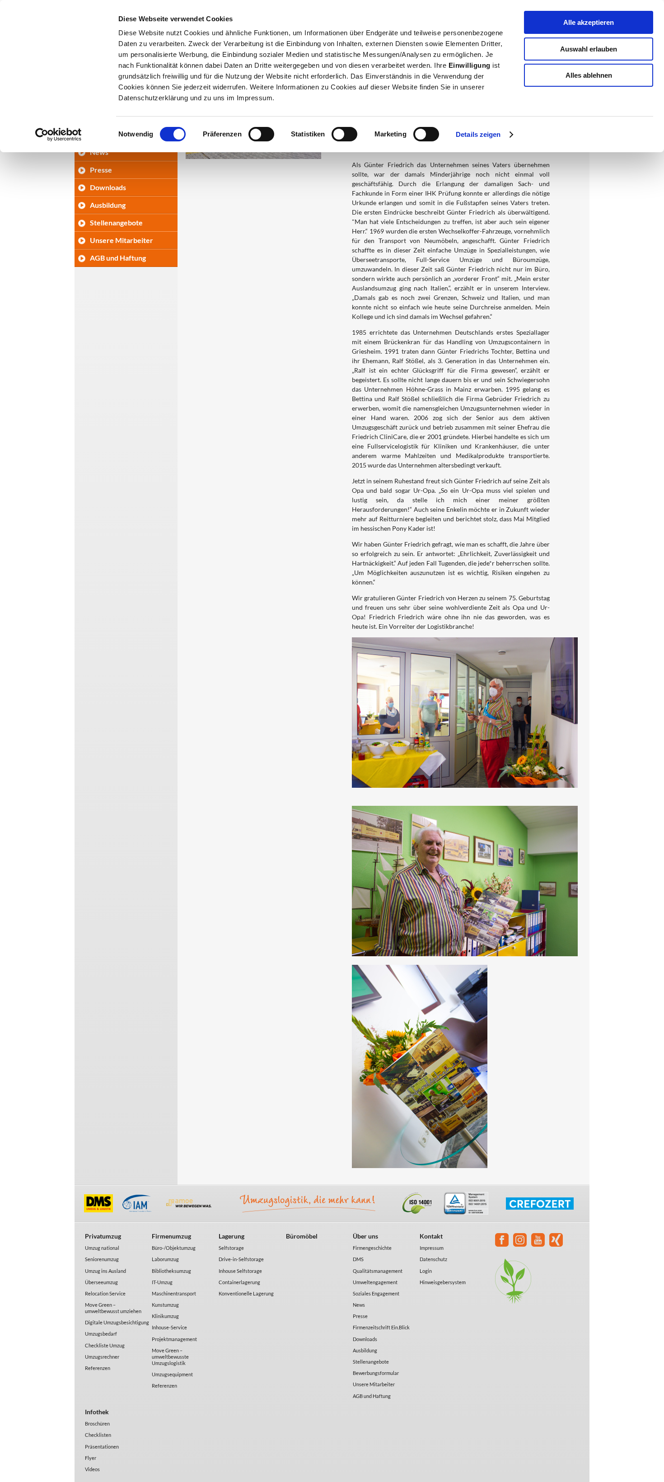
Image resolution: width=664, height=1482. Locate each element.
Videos (92, 1469)
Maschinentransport (174, 1293)
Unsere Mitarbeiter (121, 240)
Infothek (97, 1412)
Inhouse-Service (169, 1327)
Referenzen (97, 1368)
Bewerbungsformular (376, 1373)
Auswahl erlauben (588, 49)
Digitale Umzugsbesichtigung (117, 1322)
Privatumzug (103, 1236)
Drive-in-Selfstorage (241, 1259)
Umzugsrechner (102, 1357)
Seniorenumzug (102, 1259)
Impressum (432, 1248)
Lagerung (231, 1236)
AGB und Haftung (118, 257)
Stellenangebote (116, 222)
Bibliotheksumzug (171, 1271)
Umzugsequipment (172, 1374)
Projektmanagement (174, 1339)
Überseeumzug (101, 1282)
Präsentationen (102, 1446)
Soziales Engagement (376, 1293)
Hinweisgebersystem (443, 1282)
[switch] (261, 134)
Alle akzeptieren (588, 22)
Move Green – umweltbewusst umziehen (113, 1308)
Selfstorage (231, 1248)
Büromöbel (302, 1236)
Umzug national (102, 1248)
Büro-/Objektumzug (174, 1248)
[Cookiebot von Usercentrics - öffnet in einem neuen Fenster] (58, 134)
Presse (101, 169)
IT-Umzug (162, 1282)
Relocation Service (105, 1293)
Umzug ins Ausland (105, 1271)
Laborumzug (165, 1259)
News (359, 1305)
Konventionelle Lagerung (246, 1293)
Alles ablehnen (589, 75)
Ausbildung (108, 205)
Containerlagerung (239, 1282)
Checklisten (98, 1435)
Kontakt (431, 1236)
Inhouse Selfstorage (240, 1271)
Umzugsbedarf (101, 1334)
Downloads (108, 187)
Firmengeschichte (372, 1248)
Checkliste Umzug (105, 1345)
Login (426, 1271)
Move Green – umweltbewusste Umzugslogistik (170, 1356)
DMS (358, 1259)
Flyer (90, 1458)
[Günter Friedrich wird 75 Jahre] (253, 156)
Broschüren (97, 1423)
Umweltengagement (375, 1282)
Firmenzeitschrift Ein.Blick (381, 1327)
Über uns (365, 1236)
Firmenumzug (171, 1236)
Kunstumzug (165, 1305)
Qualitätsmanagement (377, 1271)
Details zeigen (478, 134)
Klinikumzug (165, 1316)
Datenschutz (433, 1259)
